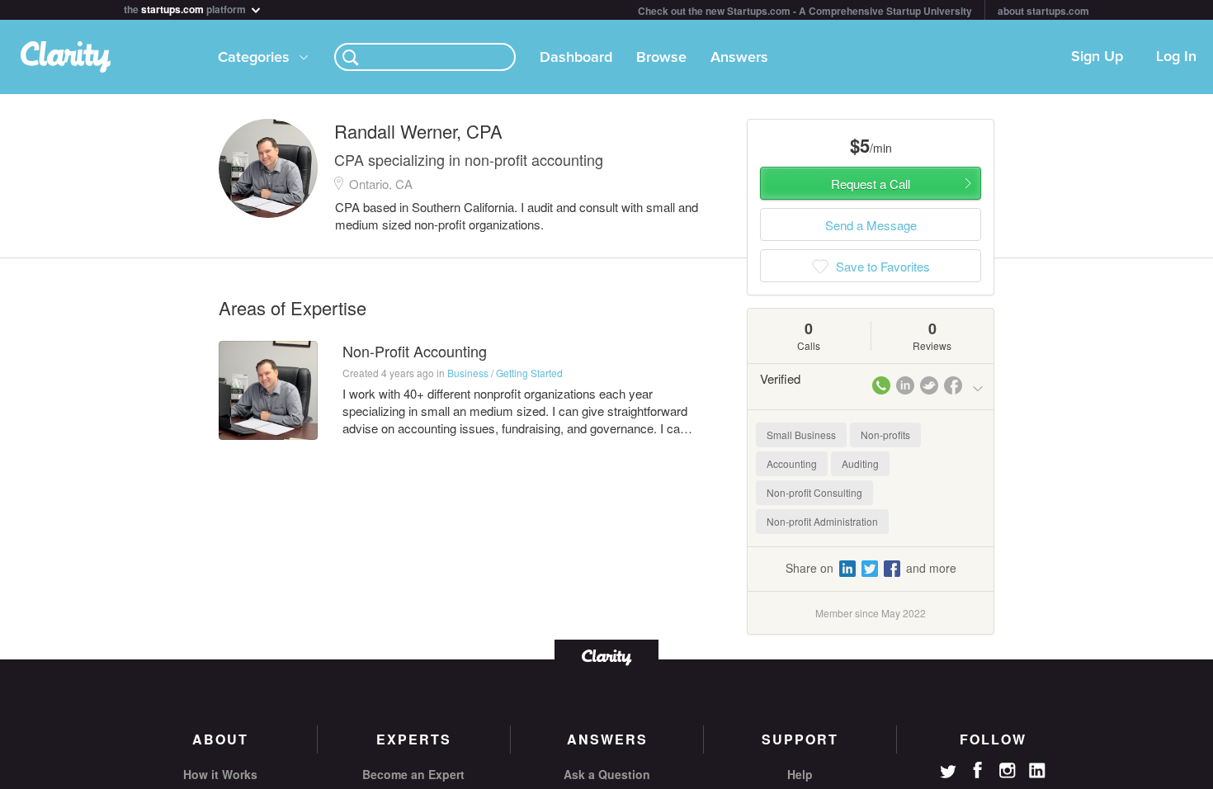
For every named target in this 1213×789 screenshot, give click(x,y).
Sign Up (1097, 57)
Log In (1176, 57)
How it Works (220, 774)
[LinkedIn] (1037, 771)
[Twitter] (948, 773)
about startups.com (1043, 10)
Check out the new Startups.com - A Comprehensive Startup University (805, 10)
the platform (186, 8)
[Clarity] (606, 656)
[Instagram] (1007, 771)
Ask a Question (607, 774)
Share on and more (871, 568)
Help (800, 774)
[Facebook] (978, 770)
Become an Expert (413, 774)
